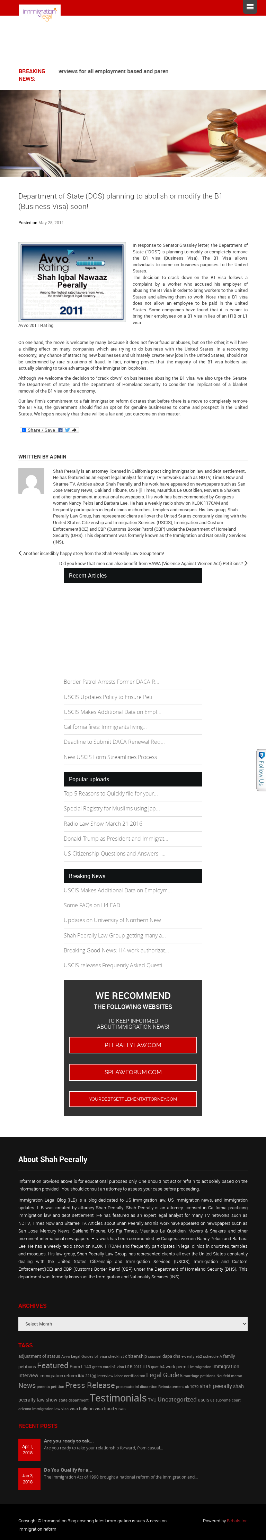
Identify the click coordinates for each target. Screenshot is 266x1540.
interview (105, 1375)
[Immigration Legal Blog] (45, 15)
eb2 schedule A (209, 1356)
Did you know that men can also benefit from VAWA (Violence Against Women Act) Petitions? (151, 563)
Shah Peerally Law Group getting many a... (115, 935)
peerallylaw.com (133, 1045)
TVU (152, 1400)
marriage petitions (199, 1375)
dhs (176, 1356)
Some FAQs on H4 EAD (92, 905)
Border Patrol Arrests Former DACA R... (111, 681)
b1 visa (101, 1356)
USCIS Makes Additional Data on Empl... (112, 712)
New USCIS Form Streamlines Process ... (113, 757)
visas (120, 1409)
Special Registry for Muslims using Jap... (112, 808)
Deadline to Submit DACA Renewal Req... (114, 742)
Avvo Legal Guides (77, 1356)
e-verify (188, 1356)
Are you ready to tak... (69, 1441)
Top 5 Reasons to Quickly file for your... (111, 793)
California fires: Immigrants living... (105, 727)
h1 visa (118, 1366)
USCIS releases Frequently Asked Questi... (115, 965)
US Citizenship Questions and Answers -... (115, 853)
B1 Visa (223, 258)
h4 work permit (174, 1367)
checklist (116, 1356)
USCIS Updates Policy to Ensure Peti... (110, 697)
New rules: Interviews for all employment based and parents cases (101, 71)
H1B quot (151, 1366)
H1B (232, 316)
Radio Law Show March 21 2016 (103, 823)
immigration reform (58, 1376)
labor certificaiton (129, 1375)
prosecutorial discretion (136, 1386)
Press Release (90, 1385)
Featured (53, 1365)
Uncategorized (177, 1399)
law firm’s (36, 401)
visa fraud (104, 1409)
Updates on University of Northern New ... (115, 920)
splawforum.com (133, 1072)
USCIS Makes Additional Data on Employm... (118, 890)
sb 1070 (191, 1386)
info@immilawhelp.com (87, 53)
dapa (167, 1356)
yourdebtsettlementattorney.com (133, 1099)
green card (101, 1366)
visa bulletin (82, 1409)
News (27, 1385)
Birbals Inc (237, 1520)
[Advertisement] (116, 630)
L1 (244, 316)
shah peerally (216, 1386)
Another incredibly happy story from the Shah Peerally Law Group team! (93, 553)
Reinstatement (171, 1386)
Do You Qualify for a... (68, 1470)
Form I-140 (80, 1367)
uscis (203, 1399)
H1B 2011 (133, 1366)
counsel (154, 1356)
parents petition (50, 1386)
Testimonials (118, 1398)
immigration (200, 1366)
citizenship (136, 1356)
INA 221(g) (87, 1375)
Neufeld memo (229, 1375)
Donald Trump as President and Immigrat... (116, 838)
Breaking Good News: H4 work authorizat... (116, 950)
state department (74, 1400)
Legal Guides (164, 1375)
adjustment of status (39, 1356)
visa (65, 1408)
